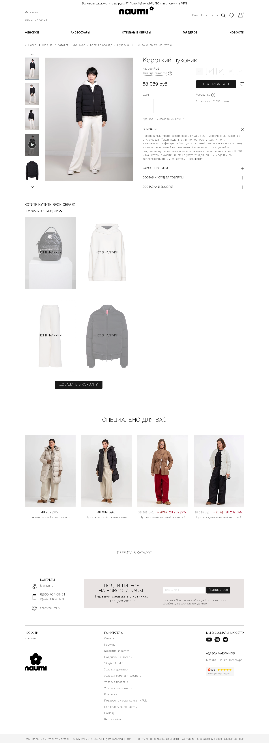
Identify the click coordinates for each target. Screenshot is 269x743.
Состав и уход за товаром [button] (163, 178)
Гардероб (190, 33)
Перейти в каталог (134, 552)
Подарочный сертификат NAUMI (126, 701)
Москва (211, 660)
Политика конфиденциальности (157, 739)
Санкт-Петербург (230, 660)
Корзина (109, 645)
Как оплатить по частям (120, 707)
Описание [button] (150, 129)
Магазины (31, 12)
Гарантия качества (117, 651)
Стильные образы (136, 33)
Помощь (109, 713)
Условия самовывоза (118, 688)
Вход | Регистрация (205, 15)
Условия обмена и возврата (122, 676)
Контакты (110, 694)
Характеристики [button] (155, 168)
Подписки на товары (118, 657)
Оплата (109, 639)
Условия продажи (116, 682)
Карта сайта (112, 719)
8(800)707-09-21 (36, 20)
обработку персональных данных (185, 604)
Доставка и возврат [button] (158, 187)
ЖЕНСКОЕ (32, 33)
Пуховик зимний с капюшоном (50, 517)
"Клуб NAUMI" (113, 663)
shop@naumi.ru (50, 608)
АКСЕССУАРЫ (80, 33)
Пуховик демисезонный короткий (162, 517)
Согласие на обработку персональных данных (213, 739)
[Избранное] (231, 15)
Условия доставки (116, 670)
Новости (237, 33)
